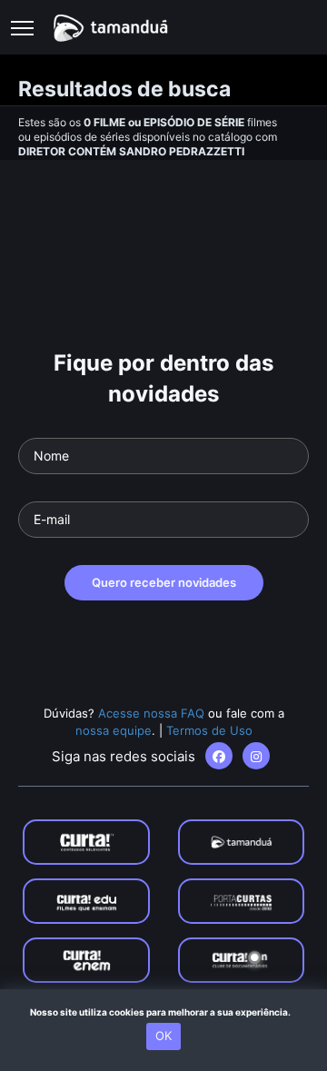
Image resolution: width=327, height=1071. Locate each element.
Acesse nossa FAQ (151, 713)
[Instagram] (256, 755)
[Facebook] (219, 755)
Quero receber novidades (164, 582)
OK (163, 1035)
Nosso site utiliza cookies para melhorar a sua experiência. (164, 1012)
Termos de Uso (209, 730)
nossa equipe (113, 730)
